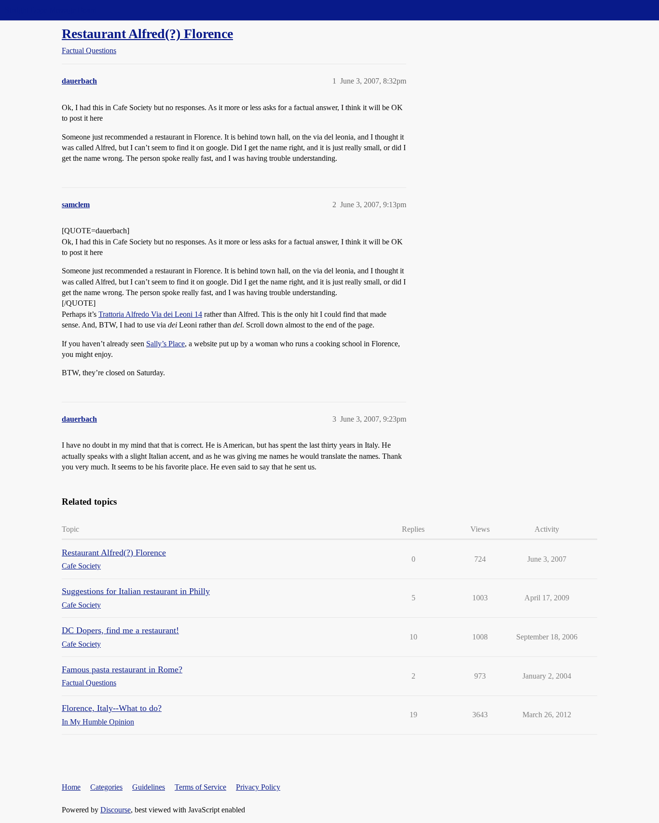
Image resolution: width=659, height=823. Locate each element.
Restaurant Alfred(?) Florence (147, 33)
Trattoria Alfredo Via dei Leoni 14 (150, 314)
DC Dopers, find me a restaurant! (120, 630)
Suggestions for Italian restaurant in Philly (136, 591)
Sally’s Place (165, 344)
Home (71, 787)
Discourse (115, 810)
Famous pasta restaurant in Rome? (122, 669)
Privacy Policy (258, 787)
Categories (106, 787)
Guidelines (148, 787)
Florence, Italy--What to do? (112, 708)
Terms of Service (200, 787)
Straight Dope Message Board (50, 10)
